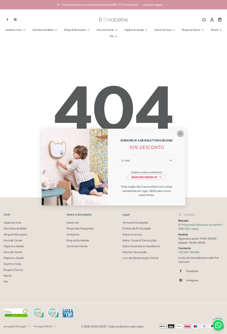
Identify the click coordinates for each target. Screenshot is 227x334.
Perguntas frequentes (80, 228)
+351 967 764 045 (188, 252)
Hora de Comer (105, 29)
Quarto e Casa (12, 263)
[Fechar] (180, 133)
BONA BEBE (99, 326)
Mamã (214, 29)
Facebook (192, 271)
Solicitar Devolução (134, 252)
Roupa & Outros (191, 29)
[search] (204, 19)
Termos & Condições (135, 222)
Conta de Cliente (77, 246)
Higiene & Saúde (134, 29)
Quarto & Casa (162, 29)
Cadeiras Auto (13, 29)
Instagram (192, 280)
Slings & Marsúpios (75, 29)
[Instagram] (15, 19)
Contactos (73, 234)
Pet (112, 36)
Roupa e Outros (13, 269)
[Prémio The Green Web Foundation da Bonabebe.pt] (16, 313)
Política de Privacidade (136, 228)
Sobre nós (73, 222)
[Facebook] (7, 19)
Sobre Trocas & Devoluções (139, 240)
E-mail (125, 160)
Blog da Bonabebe (78, 240)
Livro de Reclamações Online (140, 258)
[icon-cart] (219, 19)
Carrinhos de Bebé (42, 29)
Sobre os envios (132, 234)
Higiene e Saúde (14, 246)
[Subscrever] (170, 160)
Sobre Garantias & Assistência (141, 246)
